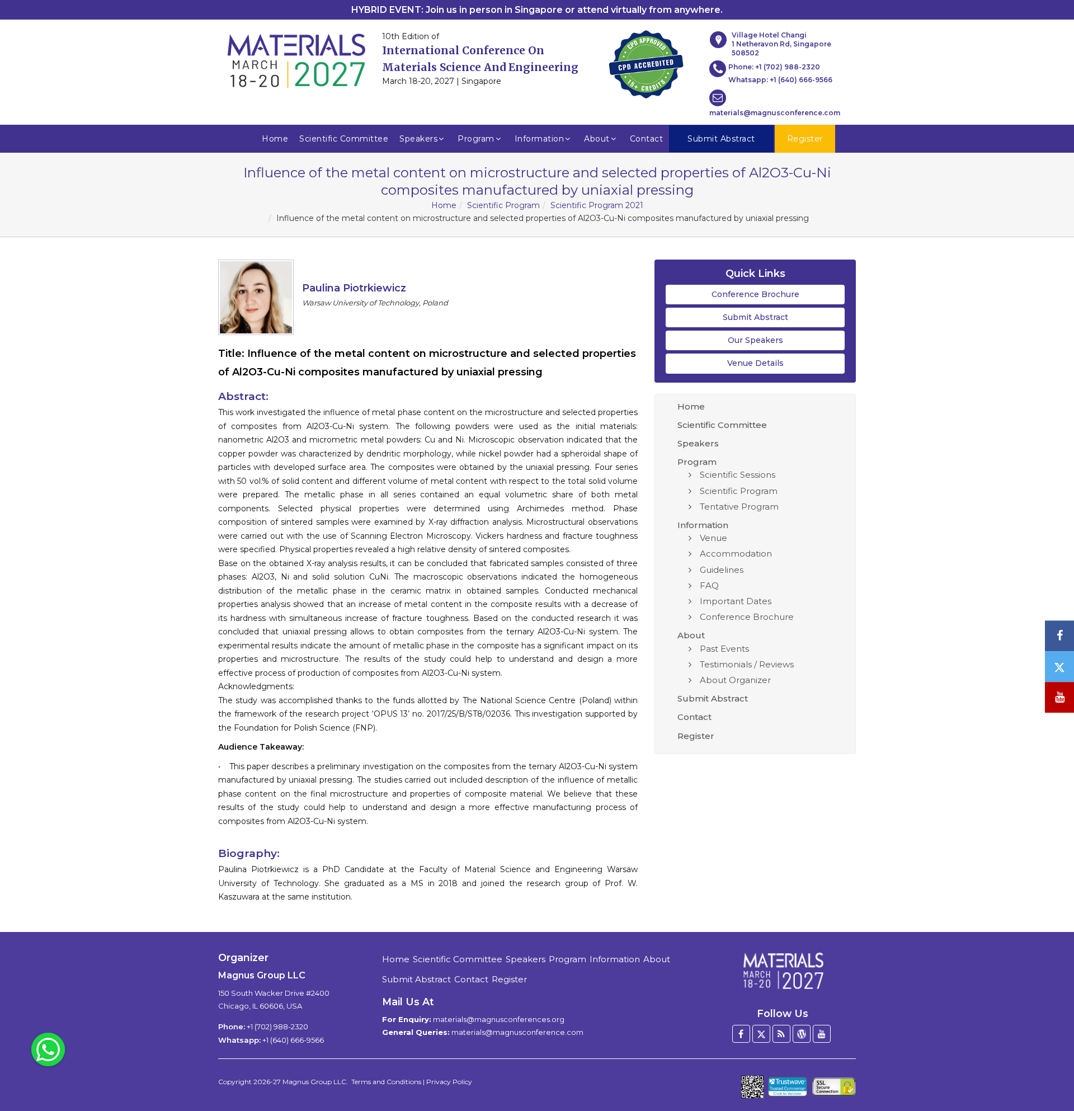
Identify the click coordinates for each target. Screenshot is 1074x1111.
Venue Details (755, 363)
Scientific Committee (343, 139)
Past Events (724, 648)
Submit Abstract (755, 317)
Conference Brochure (755, 294)
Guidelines (721, 569)
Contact (646, 139)
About (597, 139)
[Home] (782, 970)
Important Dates (735, 601)
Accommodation (736, 553)
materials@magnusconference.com (774, 113)
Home (275, 139)
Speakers (418, 139)
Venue (713, 538)
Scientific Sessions (737, 474)
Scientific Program (503, 205)
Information (539, 139)
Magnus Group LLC (314, 1081)
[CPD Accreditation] (646, 61)
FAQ (709, 585)
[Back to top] (1048, 1072)
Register (695, 736)
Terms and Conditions (386, 1081)
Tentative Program (739, 506)
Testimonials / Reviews (747, 664)
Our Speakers (755, 340)
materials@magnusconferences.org (498, 1019)
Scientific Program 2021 (596, 205)
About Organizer (735, 680)
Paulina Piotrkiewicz (354, 288)
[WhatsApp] (48, 1049)
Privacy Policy (449, 1081)
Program (476, 139)
